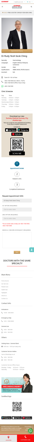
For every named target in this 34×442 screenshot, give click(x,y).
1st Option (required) (9, 205)
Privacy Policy (28, 426)
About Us (4, 295)
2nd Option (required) (10, 214)
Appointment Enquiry (17, 51)
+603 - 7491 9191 (8, 329)
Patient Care (4, 286)
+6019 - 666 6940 (9, 312)
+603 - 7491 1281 (8, 360)
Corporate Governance (28, 429)
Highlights (4, 292)
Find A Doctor (12, 12)
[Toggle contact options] (30, 430)
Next (17, 252)
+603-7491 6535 (14, 83)
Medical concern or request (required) (16, 230)
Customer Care (25, 440)
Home (5, 12)
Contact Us (4, 298)
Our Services (4, 284)
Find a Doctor (5, 281)
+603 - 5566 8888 (9, 321)
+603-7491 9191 (8, 81)
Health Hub (4, 289)
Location (8, 440)
